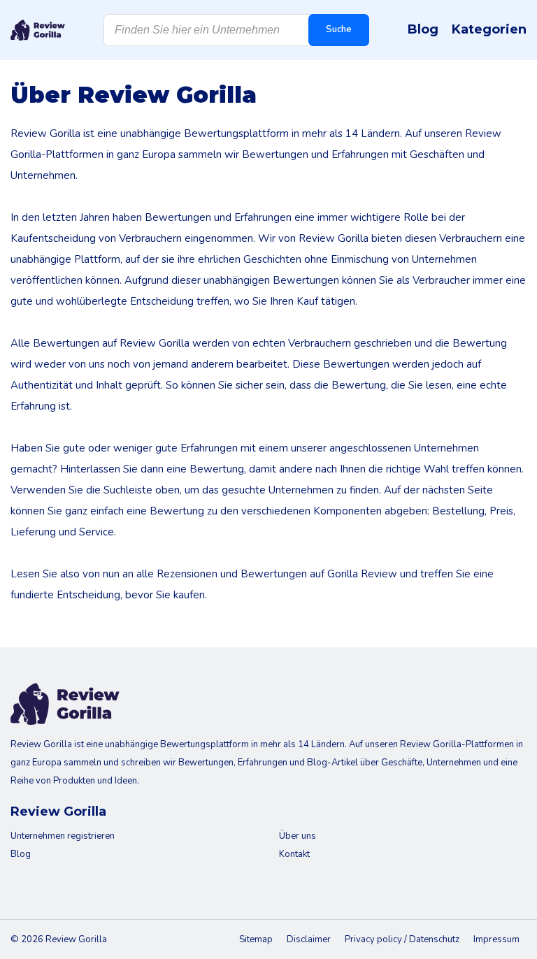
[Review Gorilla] (37, 30)
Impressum (496, 939)
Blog (423, 29)
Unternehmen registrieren (62, 836)
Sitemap (256, 939)
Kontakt (294, 854)
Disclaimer (309, 939)
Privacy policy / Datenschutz (402, 939)
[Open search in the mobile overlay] (236, 30)
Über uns (297, 836)
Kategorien (489, 29)
